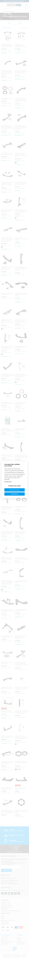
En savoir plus (8, 481)
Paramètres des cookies (14, 485)
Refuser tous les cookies (14, 489)
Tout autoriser (14, 494)
